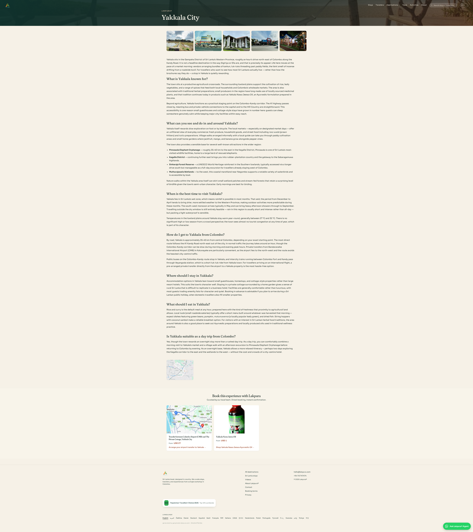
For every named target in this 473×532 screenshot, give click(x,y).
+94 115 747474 (300, 476)
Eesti (208, 518)
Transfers (380, 5)
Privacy (248, 495)
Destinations (393, 5)
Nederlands (249, 518)
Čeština (179, 518)
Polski (258, 518)
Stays (370, 5)
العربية (172, 518)
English (165, 518)
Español (202, 518)
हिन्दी (221, 518)
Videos (248, 480)
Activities (414, 5)
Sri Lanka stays (251, 476)
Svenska (289, 518)
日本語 (235, 518)
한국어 (241, 518)
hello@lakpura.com (302, 472)
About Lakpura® (252, 483)
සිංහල (282, 518)
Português (266, 518)
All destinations (251, 472)
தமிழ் (295, 518)
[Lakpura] (7, 5)
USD (464, 5)
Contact (248, 487)
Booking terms (251, 491)
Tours (404, 5)
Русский (275, 518)
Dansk (186, 518)
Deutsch (193, 518)
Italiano (228, 518)
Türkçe (301, 518)
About (424, 5)
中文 (307, 518)
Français (215, 518)
